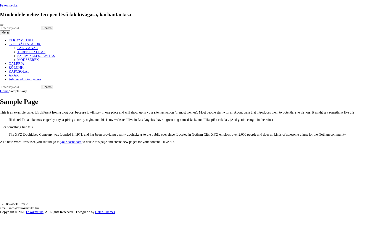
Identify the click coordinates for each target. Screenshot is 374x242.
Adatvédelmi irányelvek (25, 79)
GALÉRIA (16, 63)
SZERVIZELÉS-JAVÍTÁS (36, 56)
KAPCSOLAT (19, 71)
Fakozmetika (9, 5)
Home (4, 91)
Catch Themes (105, 212)
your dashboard (71, 142)
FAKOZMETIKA (21, 40)
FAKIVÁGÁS (27, 48)
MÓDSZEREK (28, 60)
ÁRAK (14, 75)
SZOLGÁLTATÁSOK (25, 44)
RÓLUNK (16, 67)
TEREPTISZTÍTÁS (31, 52)
